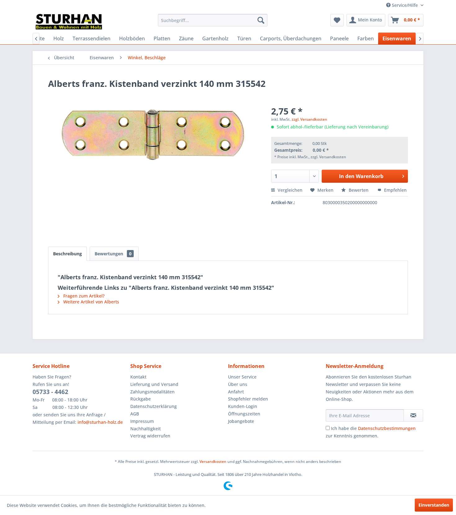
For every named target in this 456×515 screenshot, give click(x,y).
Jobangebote (241, 421)
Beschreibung (67, 254)
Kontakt (138, 377)
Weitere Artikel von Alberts (90, 302)
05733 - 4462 (50, 392)
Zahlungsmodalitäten (152, 392)
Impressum (142, 421)
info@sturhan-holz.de (100, 422)
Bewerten (358, 190)
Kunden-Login (242, 406)
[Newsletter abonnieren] (413, 415)
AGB (134, 414)
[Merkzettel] (337, 20)
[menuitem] (212, 20)
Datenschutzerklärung (153, 406)
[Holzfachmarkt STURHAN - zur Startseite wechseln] (69, 21)
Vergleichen (289, 190)
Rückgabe (140, 399)
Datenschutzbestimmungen (387, 428)
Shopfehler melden (248, 399)
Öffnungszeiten (244, 414)
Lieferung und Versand (154, 384)
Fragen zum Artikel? (83, 296)
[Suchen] (260, 20)
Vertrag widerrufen (150, 436)
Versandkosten (212, 461)
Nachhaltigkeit (145, 429)
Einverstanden (433, 505)
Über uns (237, 384)
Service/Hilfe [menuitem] (405, 5)
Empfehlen (395, 190)
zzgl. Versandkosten (309, 119)
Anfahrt (236, 392)
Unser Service (242, 377)
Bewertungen (113, 254)
